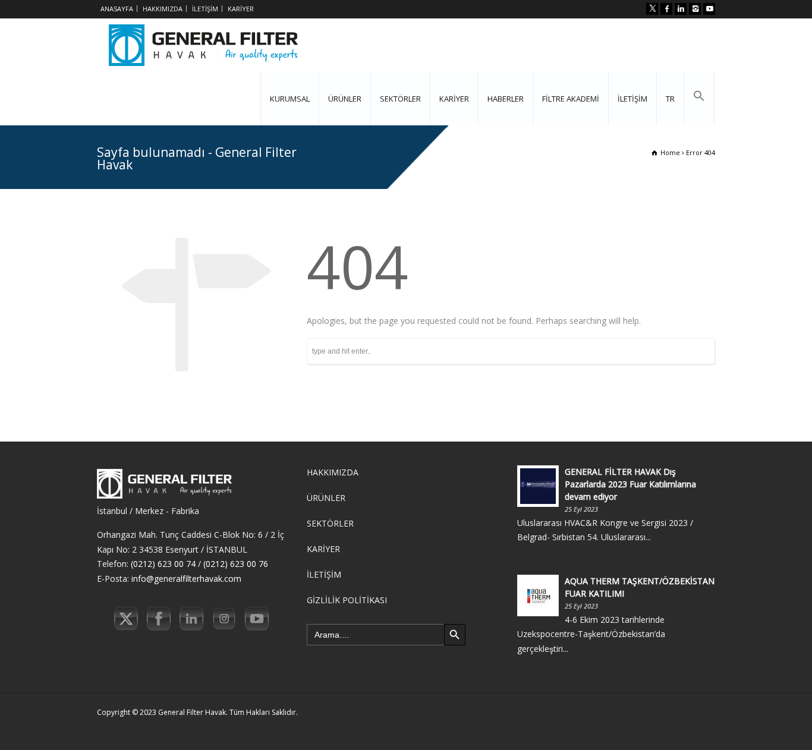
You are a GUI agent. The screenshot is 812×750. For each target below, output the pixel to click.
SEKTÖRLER (400, 98)
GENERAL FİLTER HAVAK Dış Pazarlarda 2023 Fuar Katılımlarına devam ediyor (630, 484)
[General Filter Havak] (203, 45)
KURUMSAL (290, 98)
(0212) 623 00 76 (235, 563)
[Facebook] (666, 9)
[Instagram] (695, 9)
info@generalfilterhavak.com (186, 578)
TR (670, 98)
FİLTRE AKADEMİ (570, 98)
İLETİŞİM (205, 8)
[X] (652, 9)
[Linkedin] (681, 9)
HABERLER (505, 98)
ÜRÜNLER (344, 98)
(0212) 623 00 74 (163, 563)
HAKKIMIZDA (162, 8)
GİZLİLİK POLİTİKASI (347, 600)
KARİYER (241, 8)
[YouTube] (709, 9)
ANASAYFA (116, 8)
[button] (699, 98)
